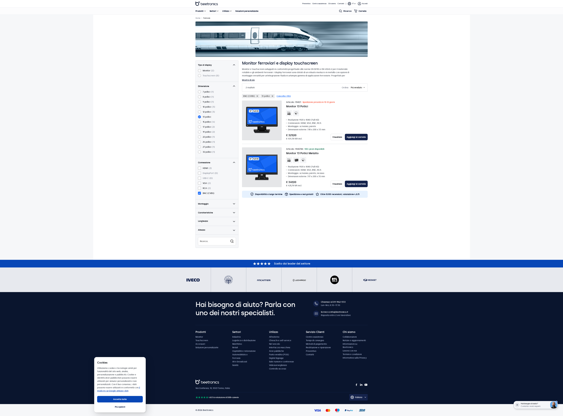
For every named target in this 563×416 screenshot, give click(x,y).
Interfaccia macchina (279, 347)
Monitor (199, 337)
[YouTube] (366, 385)
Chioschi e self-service (280, 340)
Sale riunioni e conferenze (281, 362)
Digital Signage (276, 358)
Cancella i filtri (284, 96)
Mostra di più (248, 80)
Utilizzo (225, 11)
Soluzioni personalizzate (246, 11)
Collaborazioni (350, 337)
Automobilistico (240, 355)
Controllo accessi (277, 369)
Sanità (235, 365)
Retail (235, 347)
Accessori (200, 344)
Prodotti (199, 11)
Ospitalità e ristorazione (244, 351)
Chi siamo (332, 3)
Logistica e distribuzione (244, 340)
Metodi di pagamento (316, 344)
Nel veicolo (274, 344)
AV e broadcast (239, 362)
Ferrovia (236, 358)
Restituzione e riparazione (318, 347)
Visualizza (337, 137)
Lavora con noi (350, 351)
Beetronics (206, 4)
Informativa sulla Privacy (355, 358)
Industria (236, 337)
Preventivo (306, 3)
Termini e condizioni (352, 354)
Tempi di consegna (315, 340)
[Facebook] (356, 385)
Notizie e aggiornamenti (354, 340)
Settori (213, 11)
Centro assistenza (319, 3)
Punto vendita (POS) (279, 355)
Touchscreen (201, 340)
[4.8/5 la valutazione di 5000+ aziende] (201, 397)
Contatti (341, 3)
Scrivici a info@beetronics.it (334, 312)
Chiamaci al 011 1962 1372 (333, 302)
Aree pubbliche (276, 351)
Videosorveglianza (278, 365)
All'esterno (274, 337)
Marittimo (237, 344)
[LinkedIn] (361, 385)
